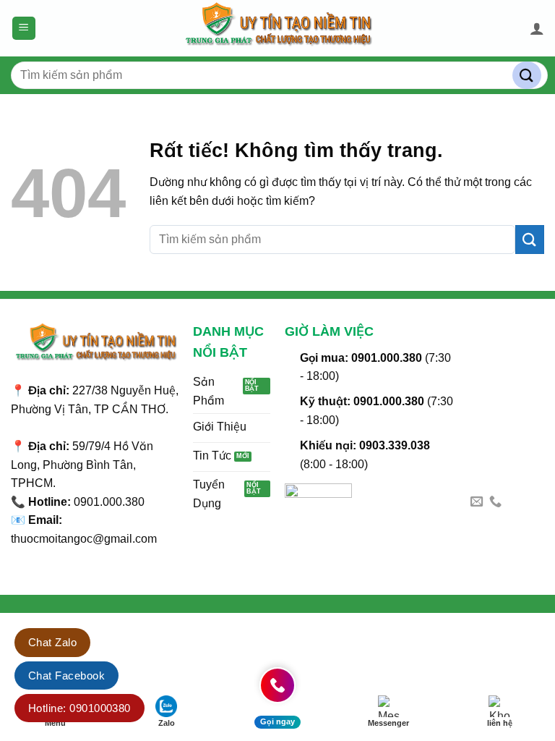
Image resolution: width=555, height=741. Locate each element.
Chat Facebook (66, 675)
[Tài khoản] (537, 28)
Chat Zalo (52, 642)
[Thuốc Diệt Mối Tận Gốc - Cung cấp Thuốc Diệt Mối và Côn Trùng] (277, 28)
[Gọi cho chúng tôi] (495, 502)
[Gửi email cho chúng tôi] (476, 502)
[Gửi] (526, 76)
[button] (23, 29)
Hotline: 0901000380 (79, 708)
